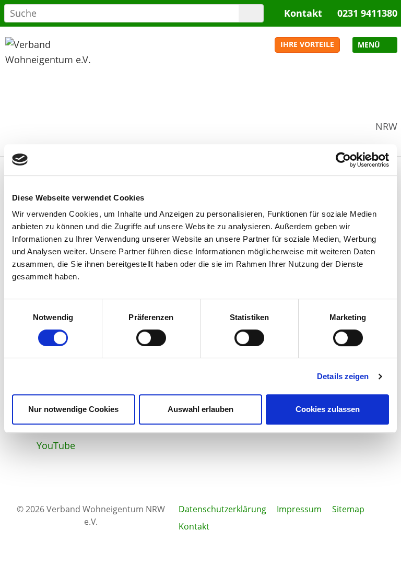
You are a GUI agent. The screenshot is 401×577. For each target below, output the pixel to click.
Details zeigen (343, 376)
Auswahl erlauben (200, 409)
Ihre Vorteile (307, 44)
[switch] (151, 337)
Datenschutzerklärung (222, 509)
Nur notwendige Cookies (73, 409)
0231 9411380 (367, 13)
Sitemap (348, 509)
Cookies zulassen (328, 409)
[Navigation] (374, 45)
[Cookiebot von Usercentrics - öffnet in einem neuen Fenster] (343, 160)
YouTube (56, 445)
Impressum (299, 509)
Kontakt (303, 13)
